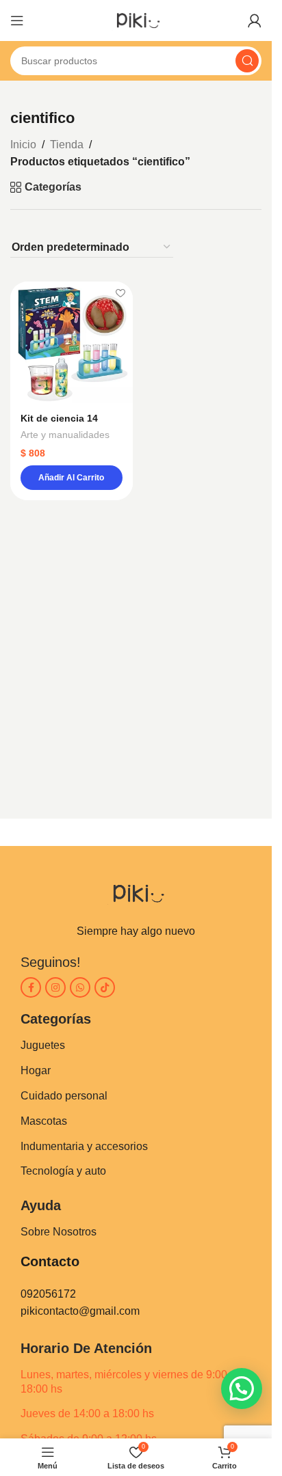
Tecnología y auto (63, 1171)
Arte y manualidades (65, 435)
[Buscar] (247, 60)
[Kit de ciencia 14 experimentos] (71, 343)
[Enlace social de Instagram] (55, 987)
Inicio (23, 144)
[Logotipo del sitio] (135, 19)
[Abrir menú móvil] (17, 20)
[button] (72, 477)
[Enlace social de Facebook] (31, 987)
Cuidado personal (64, 1096)
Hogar (36, 1070)
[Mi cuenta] (254, 20)
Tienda (67, 144)
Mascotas (44, 1121)
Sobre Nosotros (59, 1232)
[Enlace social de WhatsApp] (80, 987)
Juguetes (43, 1045)
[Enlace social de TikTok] (104, 987)
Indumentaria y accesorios (84, 1146)
